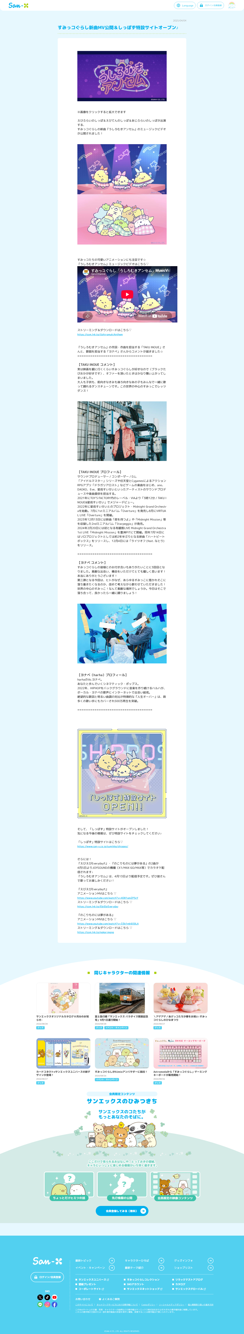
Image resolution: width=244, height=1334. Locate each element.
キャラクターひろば (137, 1260)
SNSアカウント (135, 1284)
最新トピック (83, 1260)
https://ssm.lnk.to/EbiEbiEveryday (97, 906)
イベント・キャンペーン (90, 1268)
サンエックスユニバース (92, 1279)
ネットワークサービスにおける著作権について (117, 1305)
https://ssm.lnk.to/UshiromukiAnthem (100, 334)
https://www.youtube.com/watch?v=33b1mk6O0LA (108, 923)
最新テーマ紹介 (134, 1268)
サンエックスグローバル (189, 1289)
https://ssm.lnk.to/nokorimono (95, 932)
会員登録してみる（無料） (122, 1211)
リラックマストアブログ (189, 1279)
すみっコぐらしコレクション (143, 1279)
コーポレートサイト (90, 1289)
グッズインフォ (183, 1260)
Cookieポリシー (148, 1305)
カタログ (180, 1284)
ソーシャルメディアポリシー (171, 1305)
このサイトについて (84, 1305)
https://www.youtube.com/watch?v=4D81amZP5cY (107, 898)
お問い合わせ (82, 1299)
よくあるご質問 (110, 1299)
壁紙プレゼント (87, 1284)
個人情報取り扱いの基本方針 (200, 1305)
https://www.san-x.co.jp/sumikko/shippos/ (102, 846)
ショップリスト (183, 1268)
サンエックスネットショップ (143, 1289)
